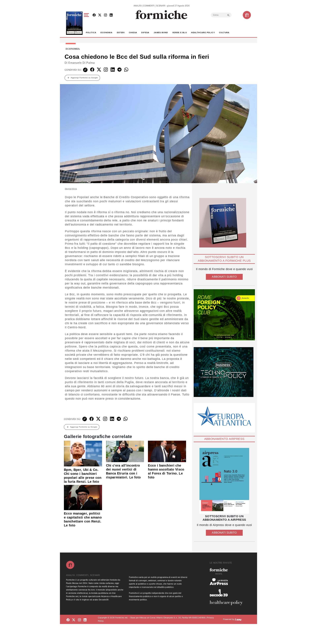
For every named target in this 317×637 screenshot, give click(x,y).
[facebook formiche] (68, 620)
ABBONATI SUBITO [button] (224, 276)
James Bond (161, 32)
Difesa (145, 32)
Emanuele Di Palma (81, 62)
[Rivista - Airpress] (227, 581)
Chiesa (133, 32)
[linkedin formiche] (85, 620)
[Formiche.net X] (100, 15)
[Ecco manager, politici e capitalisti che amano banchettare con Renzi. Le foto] (83, 497)
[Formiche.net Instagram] (105, 15)
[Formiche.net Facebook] (94, 15)
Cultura (224, 32)
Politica (91, 32)
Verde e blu (179, 32)
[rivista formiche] (224, 481)
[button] (87, 23)
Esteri (121, 32)
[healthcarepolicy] (227, 603)
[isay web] (238, 619)
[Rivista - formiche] (227, 571)
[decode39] (227, 593)
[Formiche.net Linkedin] (111, 15)
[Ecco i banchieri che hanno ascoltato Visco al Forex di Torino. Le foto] (167, 451)
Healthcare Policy (203, 32)
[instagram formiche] (79, 620)
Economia (106, 32)
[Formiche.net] (247, 15)
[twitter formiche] (73, 620)
